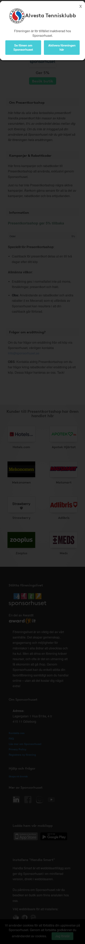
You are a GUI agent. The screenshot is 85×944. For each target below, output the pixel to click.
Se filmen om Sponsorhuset (23, 47)
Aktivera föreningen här (62, 47)
